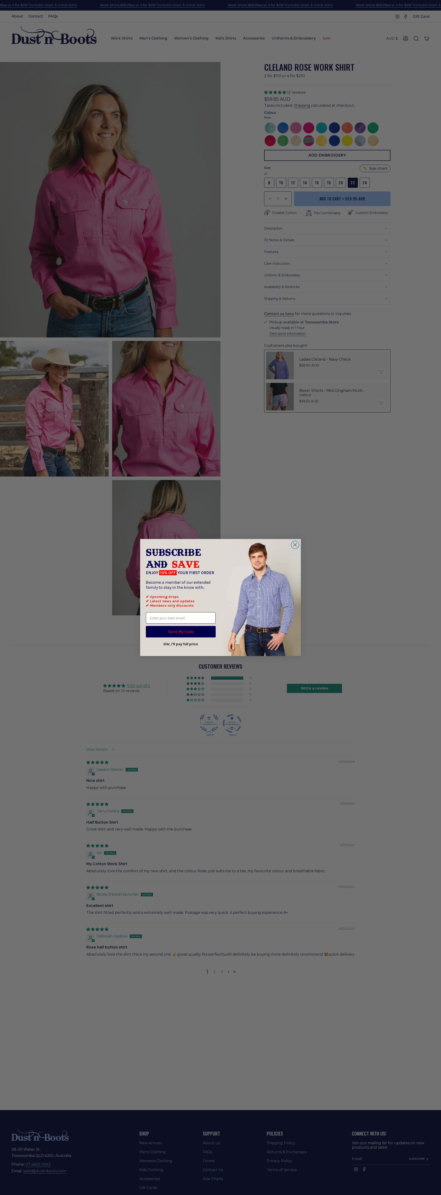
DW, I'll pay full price (181, 644)
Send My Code (181, 631)
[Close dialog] (295, 545)
